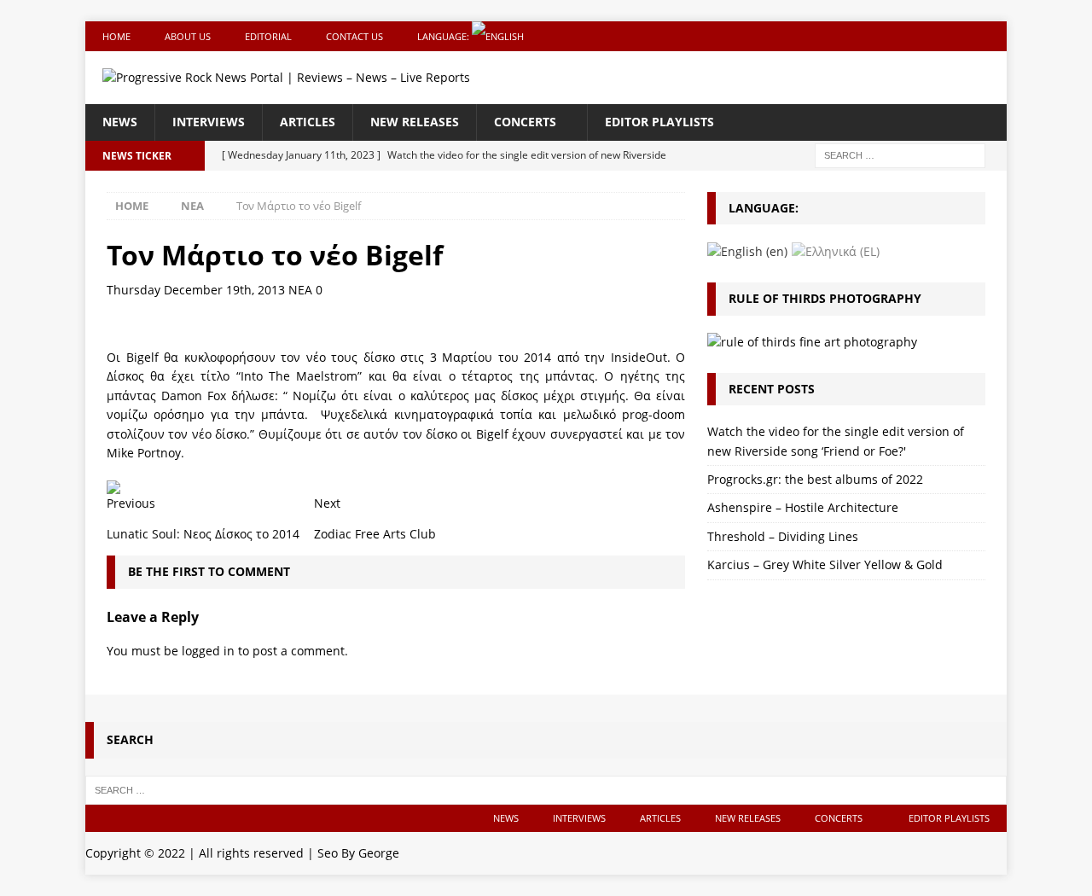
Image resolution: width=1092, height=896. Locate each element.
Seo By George (358, 853)
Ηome (116, 36)
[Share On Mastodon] (113, 483)
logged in (208, 651)
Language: (444, 36)
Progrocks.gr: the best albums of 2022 (815, 479)
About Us (188, 36)
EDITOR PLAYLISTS (659, 121)
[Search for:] (900, 154)
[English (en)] (747, 250)
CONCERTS (525, 121)
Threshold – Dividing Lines (782, 536)
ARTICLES (307, 121)
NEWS (119, 121)
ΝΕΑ (300, 290)
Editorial (268, 36)
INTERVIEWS (208, 121)
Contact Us (354, 36)
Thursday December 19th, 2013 (196, 290)
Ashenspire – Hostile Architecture (802, 507)
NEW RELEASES (414, 121)
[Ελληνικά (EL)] (836, 250)
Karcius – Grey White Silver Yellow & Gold (825, 564)
